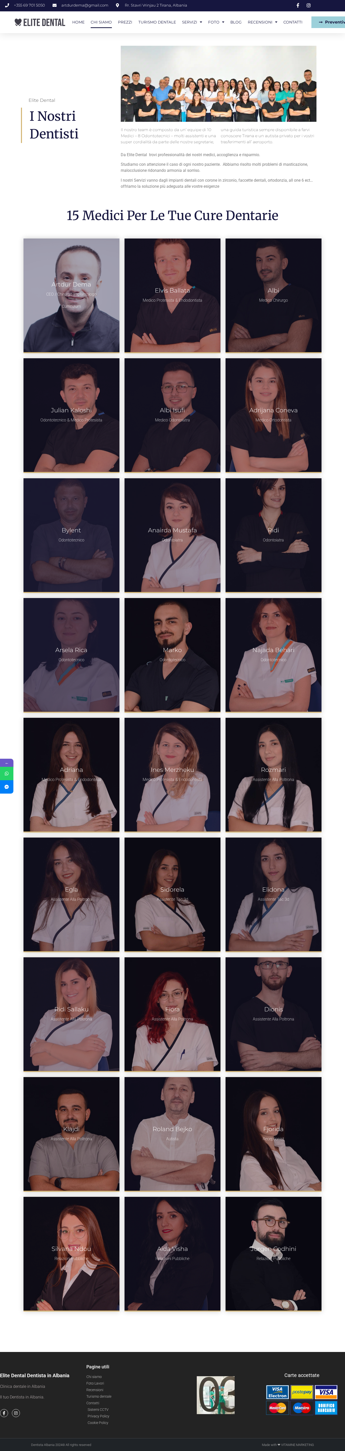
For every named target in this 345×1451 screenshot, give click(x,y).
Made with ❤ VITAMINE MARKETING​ (288, 1445)
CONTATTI (293, 22)
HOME (78, 22)
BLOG (236, 22)
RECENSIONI (260, 22)
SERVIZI (189, 22)
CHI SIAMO (101, 22)
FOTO (213, 22)
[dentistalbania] (6, 787)
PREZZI (125, 22)
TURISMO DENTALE (157, 22)
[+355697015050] (6, 773)
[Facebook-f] (4, 1413)
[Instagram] (16, 1413)
